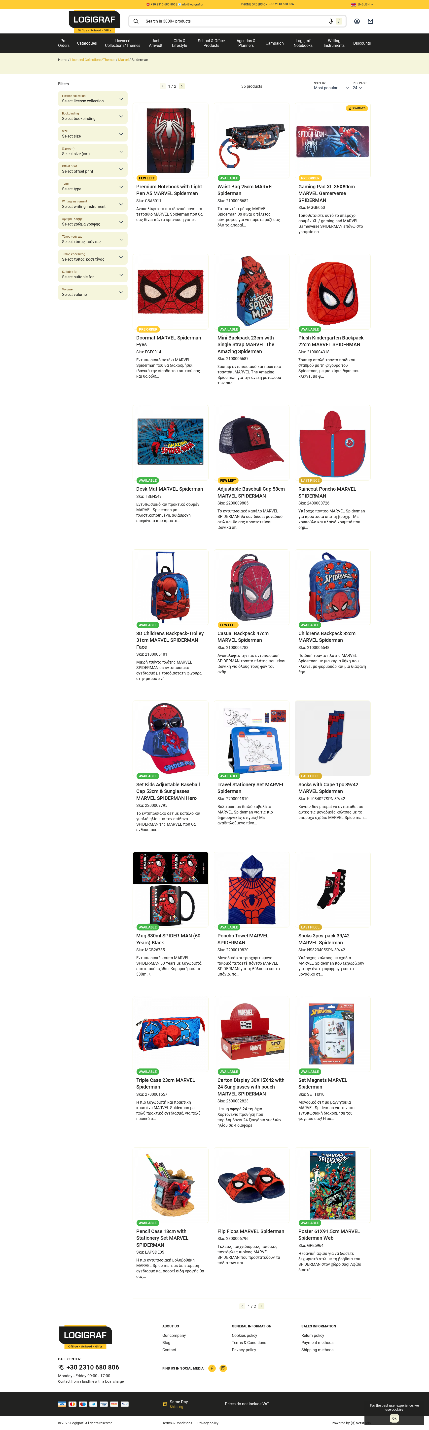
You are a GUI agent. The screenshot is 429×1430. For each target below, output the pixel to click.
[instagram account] (223, 1368)
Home (62, 60)
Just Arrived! (155, 43)
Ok (394, 1418)
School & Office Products (211, 43)
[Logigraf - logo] (110, 1336)
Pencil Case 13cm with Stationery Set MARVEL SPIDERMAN (162, 1238)
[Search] (136, 21)
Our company (174, 1335)
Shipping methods (317, 1349)
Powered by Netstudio (351, 1423)
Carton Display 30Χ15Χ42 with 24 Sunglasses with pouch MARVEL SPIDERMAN (251, 1087)
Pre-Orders (64, 43)
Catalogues (87, 43)
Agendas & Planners (246, 43)
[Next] (182, 86)
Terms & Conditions (249, 1342)
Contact (169, 1349)
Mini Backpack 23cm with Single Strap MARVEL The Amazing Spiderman (245, 344)
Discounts (362, 43)
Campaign (275, 43)
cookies (397, 1409)
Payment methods (317, 1342)
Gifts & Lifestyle (179, 43)
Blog (166, 1342)
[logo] (94, 21)
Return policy (312, 1335)
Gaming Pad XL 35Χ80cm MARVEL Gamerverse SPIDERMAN (326, 193)
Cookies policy (244, 1335)
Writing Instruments (334, 43)
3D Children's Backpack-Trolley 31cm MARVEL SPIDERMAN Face (170, 640)
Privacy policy (244, 1349)
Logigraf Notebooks (303, 43)
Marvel (123, 60)
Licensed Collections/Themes (122, 43)
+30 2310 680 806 (93, 1367)
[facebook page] (212, 1368)
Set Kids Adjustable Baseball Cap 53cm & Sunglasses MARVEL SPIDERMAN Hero (168, 791)
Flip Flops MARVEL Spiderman (250, 1231)
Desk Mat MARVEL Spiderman (169, 489)
